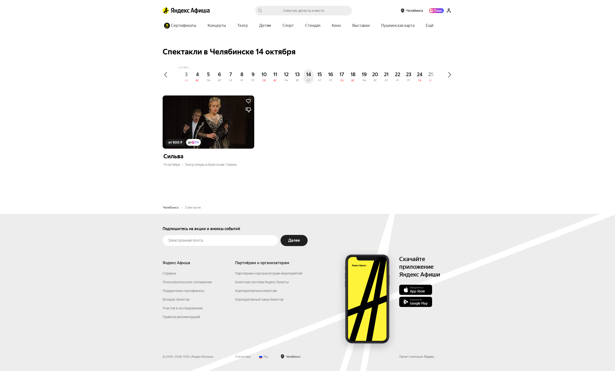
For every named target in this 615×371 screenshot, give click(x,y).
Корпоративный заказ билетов (259, 299)
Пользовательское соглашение (187, 282)
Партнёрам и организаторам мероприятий (268, 273)
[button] (429, 25)
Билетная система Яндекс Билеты (262, 282)
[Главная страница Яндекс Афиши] (166, 10)
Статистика (243, 356)
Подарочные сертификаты (183, 291)
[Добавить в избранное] (248, 101)
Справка (169, 273)
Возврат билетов (176, 299)
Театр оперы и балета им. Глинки (211, 165)
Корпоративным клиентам (256, 291)
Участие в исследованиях (183, 308)
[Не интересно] (248, 110)
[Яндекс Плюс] (436, 10)
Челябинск (171, 207)
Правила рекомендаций (181, 317)
